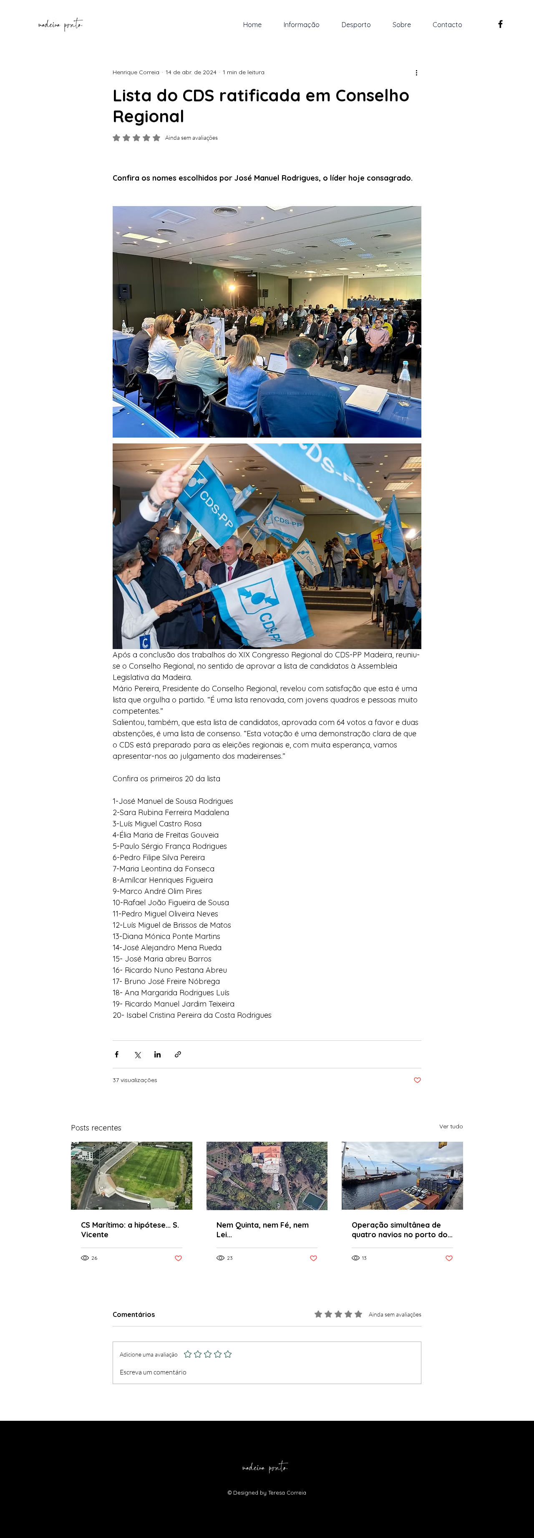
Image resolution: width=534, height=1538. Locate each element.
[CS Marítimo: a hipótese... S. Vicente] (131, 1176)
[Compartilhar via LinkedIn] (157, 1054)
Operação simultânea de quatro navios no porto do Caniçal (400, 1229)
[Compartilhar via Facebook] (117, 1054)
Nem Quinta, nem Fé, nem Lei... (263, 1229)
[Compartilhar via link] (178, 1054)
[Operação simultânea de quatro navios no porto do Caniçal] (402, 1176)
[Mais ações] (416, 72)
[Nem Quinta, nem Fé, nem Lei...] (267, 1176)
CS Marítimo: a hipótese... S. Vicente (130, 1229)
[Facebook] (500, 24)
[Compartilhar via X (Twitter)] (137, 1054)
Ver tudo (451, 1126)
